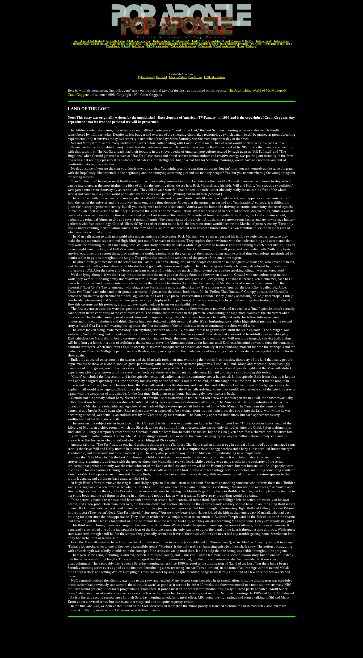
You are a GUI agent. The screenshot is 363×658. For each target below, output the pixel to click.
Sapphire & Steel (208, 43)
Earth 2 (196, 41)
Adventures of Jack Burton (88, 41)
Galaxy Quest (263, 41)
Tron (126, 46)
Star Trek (256, 43)
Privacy (251, 46)
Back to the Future (115, 41)
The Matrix (135, 43)
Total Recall (113, 46)
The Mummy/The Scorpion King (161, 43)
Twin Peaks (138, 46)
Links (241, 46)
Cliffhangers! (182, 41)
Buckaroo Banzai (162, 41)
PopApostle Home (225, 46)
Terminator (270, 43)
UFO (150, 46)
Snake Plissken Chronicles (234, 43)
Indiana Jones (281, 41)
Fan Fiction (195, 77)
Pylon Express (146, 77)
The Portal (161, 77)
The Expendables (212, 41)
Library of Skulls (178, 77)
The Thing (285, 43)
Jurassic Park (80, 43)
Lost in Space (118, 43)
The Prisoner (189, 43)
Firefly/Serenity (233, 41)
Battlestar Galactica (139, 41)
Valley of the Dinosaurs (183, 46)
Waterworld (205, 46)
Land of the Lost (99, 43)
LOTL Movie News (214, 77)
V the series (162, 46)
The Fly (249, 41)
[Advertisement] (181, 61)
